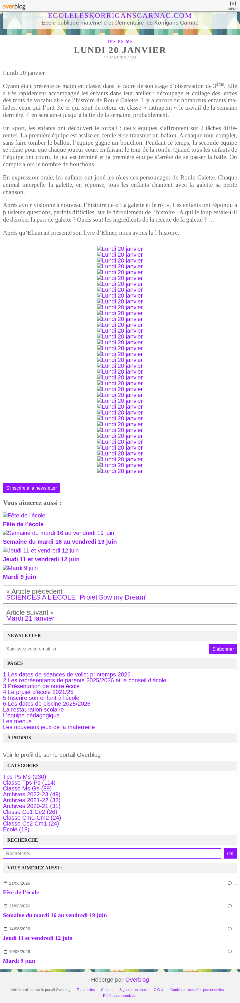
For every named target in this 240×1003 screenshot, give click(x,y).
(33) (32, 800)
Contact (107, 990)
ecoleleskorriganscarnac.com (120, 15)
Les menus (17, 721)
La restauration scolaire (33, 709)
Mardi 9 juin (19, 960)
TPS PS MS (120, 41)
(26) (30, 812)
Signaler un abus (133, 990)
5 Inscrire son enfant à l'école (41, 698)
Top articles (86, 990)
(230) (24, 777)
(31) (32, 806)
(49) (32, 794)
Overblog (137, 979)
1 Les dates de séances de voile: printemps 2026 (67, 674)
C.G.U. (159, 990)
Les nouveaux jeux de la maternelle (49, 727)
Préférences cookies (119, 996)
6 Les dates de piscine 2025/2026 (46, 703)
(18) (16, 829)
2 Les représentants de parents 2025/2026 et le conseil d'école (84, 680)
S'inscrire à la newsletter (31, 488)
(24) (32, 817)
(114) (29, 782)
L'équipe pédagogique (31, 715)
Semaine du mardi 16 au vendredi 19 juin (55, 915)
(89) (27, 788)
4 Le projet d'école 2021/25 (38, 692)
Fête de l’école (21, 892)
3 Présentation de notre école (41, 686)
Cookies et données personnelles (197, 990)
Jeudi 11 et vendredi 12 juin (38, 938)
